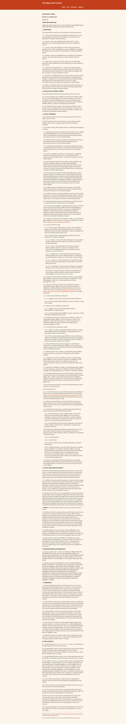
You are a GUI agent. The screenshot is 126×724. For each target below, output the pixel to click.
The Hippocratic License (52, 3)
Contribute (74, 7)
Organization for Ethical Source (69, 714)
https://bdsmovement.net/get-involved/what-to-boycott (58, 291)
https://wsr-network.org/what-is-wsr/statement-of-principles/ (61, 395)
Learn (67, 7)
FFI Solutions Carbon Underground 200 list (57, 222)
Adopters (80, 7)
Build (63, 7)
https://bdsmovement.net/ (69, 289)
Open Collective (76, 718)
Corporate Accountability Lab (51, 715)
